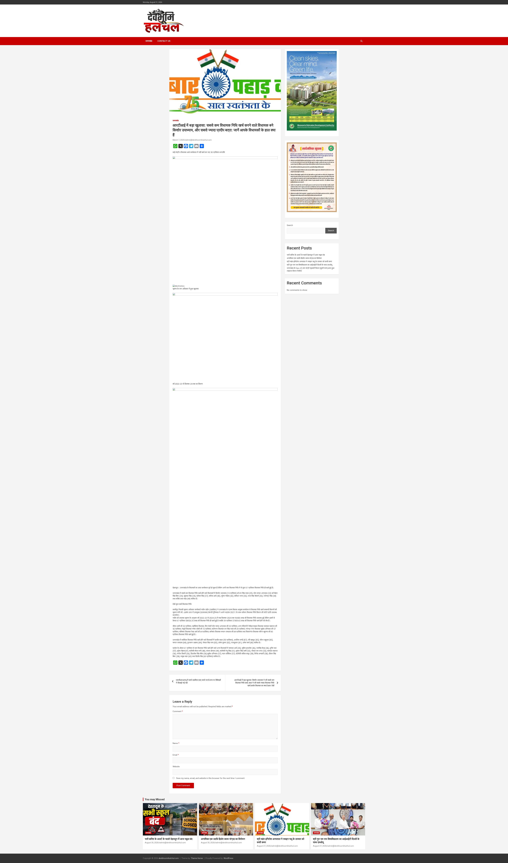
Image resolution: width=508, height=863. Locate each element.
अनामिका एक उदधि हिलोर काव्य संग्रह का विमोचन (304, 258)
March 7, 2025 (178, 140)
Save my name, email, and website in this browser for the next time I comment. (210, 778)
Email (176, 755)
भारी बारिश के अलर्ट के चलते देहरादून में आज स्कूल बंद (306, 255)
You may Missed (155, 799)
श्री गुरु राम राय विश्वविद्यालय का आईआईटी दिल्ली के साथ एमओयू (309, 265)
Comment (178, 711)
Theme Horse (197, 858)
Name (176, 743)
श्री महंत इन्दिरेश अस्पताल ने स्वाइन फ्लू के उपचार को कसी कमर (309, 261)
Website (176, 766)
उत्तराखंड (149, 41)
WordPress (228, 858)
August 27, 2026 (264, 846)
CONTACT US (163, 41)
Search (290, 225)
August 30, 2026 (151, 843)
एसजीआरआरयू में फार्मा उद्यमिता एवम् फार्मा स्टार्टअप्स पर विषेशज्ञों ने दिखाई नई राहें (198, 681)
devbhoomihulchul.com (169, 858)
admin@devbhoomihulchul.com (198, 140)
